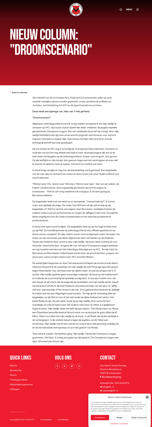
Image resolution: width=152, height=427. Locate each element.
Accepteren (100, 417)
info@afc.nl (108, 386)
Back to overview (19, 92)
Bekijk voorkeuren (139, 417)
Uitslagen (15, 389)
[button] (147, 397)
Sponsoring (15, 370)
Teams (13, 374)
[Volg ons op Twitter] (71, 366)
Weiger (119, 417)
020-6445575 (122, 382)
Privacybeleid (123, 423)
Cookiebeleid (114, 423)
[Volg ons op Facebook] (57, 366)
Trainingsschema (18, 379)
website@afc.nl (110, 390)
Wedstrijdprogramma (21, 384)
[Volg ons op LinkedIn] (64, 366)
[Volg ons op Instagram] (79, 366)
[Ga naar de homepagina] (76, 9)
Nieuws (13, 365)
